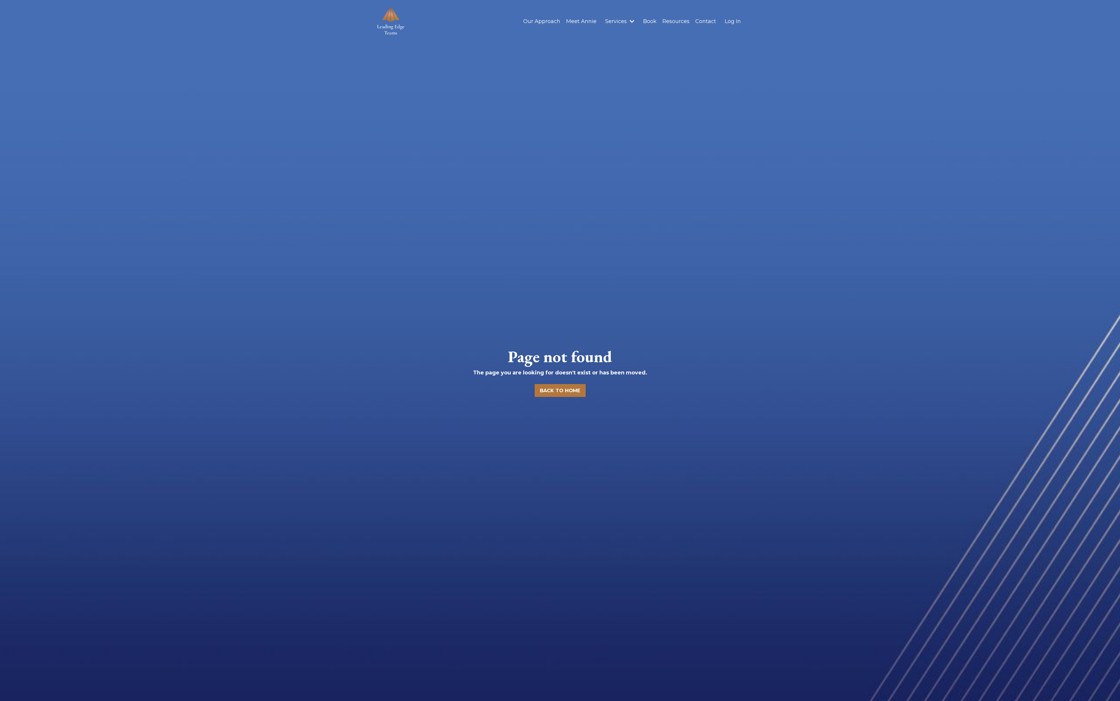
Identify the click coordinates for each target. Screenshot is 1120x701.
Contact (705, 21)
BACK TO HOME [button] (560, 390)
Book (650, 21)
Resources (676, 21)
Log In (733, 21)
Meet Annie (581, 21)
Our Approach (541, 21)
